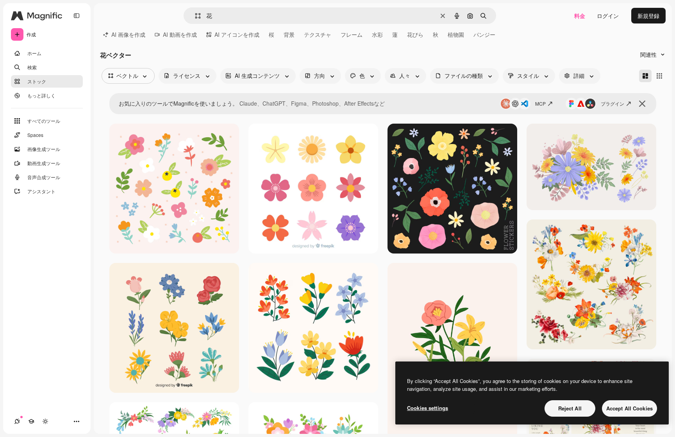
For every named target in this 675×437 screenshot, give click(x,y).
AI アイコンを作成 (236, 34)
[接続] (17, 421)
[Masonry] (645, 76)
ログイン (608, 16)
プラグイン (612, 103)
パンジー (484, 34)
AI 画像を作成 (128, 34)
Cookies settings (427, 408)
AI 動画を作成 (180, 34)
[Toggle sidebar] (76, 15)
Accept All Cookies (629, 408)
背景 (289, 34)
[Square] (659, 76)
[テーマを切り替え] (45, 421)
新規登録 (648, 16)
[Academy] (31, 421)
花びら (415, 34)
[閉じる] (642, 103)
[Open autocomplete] (194, 16)
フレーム (351, 34)
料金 (579, 16)
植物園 (456, 34)
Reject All (570, 408)
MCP (540, 103)
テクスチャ (317, 34)
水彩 (377, 34)
